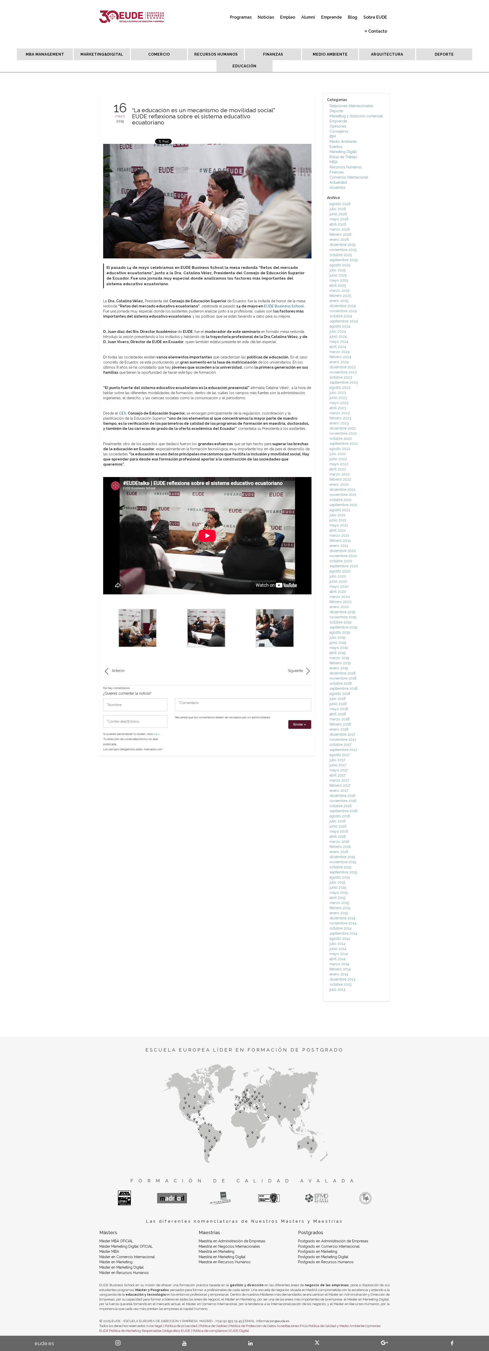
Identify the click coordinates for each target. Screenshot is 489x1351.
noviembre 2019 (343, 617)
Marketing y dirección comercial (356, 116)
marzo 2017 (339, 780)
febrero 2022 (340, 479)
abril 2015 (337, 898)
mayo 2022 (339, 464)
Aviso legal (154, 1326)
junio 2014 (338, 949)
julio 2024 (338, 331)
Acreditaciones (288, 1326)
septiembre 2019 (343, 627)
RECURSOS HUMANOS (216, 54)
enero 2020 (339, 607)
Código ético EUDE (176, 1331)
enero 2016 (339, 852)
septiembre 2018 (344, 688)
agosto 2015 (340, 877)
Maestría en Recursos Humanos (225, 1262)
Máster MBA (109, 1251)
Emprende (331, 17)
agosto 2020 (340, 571)
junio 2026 (338, 214)
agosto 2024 (340, 326)
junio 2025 (338, 275)
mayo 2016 (339, 831)
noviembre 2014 (343, 923)
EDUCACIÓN (244, 66)
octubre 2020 (341, 561)
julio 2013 (337, 989)
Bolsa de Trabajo (343, 157)
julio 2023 (338, 393)
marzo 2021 (339, 535)
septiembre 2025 (344, 260)
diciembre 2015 (342, 857)
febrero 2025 (340, 296)
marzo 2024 (340, 352)
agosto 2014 (340, 938)
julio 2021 (337, 515)
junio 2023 (338, 398)
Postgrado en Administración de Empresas (333, 1241)
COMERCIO (159, 54)
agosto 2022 (340, 449)
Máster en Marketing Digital (121, 1267)
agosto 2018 (340, 694)
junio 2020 (338, 581)
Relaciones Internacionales (351, 106)
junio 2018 (338, 704)
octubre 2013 (340, 984)
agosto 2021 (340, 510)
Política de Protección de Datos (252, 1326)
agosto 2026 (340, 204)
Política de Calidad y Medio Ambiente (336, 1326)
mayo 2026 (339, 219)
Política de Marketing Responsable (135, 1331)
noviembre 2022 (343, 433)
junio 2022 (338, 459)
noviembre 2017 (343, 739)
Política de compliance (210, 1331)
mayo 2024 (339, 342)
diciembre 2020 (343, 551)
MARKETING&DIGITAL (101, 54)
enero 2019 (339, 668)
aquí (156, 734)
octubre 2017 (340, 745)
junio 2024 (338, 336)
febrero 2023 (340, 418)
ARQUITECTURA (387, 54)
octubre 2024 (341, 316)
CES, (123, 413)
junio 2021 (338, 520)
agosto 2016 (340, 816)
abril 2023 (338, 408)
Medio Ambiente (343, 142)
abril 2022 (338, 469)
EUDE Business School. (284, 306)
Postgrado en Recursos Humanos (326, 1262)
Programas (241, 17)
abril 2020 (338, 592)
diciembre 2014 (342, 918)
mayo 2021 (339, 525)
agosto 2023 (340, 387)
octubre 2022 (341, 438)
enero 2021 (339, 546)
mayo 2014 (339, 954)
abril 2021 (338, 530)
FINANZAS (273, 54)
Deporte (336, 111)
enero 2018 (339, 729)
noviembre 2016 (343, 801)
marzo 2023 (340, 413)
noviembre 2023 (343, 372)
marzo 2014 (339, 964)
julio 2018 (338, 699)
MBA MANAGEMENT (45, 54)
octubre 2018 (341, 683)
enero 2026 (339, 239)
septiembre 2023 (344, 382)
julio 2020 (338, 576)
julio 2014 (337, 944)
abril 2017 (337, 775)
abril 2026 (338, 224)
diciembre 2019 (342, 612)
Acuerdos (338, 187)
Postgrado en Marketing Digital (323, 1257)
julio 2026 (338, 209)
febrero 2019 (340, 663)
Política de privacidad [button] (181, 1326)
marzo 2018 (339, 719)
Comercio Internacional (349, 177)
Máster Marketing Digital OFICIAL (126, 1246)
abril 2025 (338, 285)
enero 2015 (339, 913)
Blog (352, 17)
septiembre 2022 (344, 444)
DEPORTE (444, 54)
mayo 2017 (339, 770)
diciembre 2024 (343, 306)
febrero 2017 (340, 785)
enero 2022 (339, 484)
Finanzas (337, 172)
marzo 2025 (339, 291)
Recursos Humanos (346, 167)
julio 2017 (337, 760)
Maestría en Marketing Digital (222, 1257)
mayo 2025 (339, 280)
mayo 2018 (339, 709)
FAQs (304, 1326)
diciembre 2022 (343, 428)
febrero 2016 (340, 847)
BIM (333, 136)
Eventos (336, 147)
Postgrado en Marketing (317, 1251)
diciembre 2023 (343, 367)
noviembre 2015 (343, 862)
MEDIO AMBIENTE (330, 54)
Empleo (287, 17)
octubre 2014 (340, 928)
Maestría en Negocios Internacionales (229, 1246)
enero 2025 (339, 301)
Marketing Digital (343, 152)
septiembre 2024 (344, 321)
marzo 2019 (339, 658)
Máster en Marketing (115, 1262)
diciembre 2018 (343, 673)
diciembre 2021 (342, 489)
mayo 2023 (339, 403)
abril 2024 (338, 347)
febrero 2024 (340, 357)
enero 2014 (339, 974)
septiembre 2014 (343, 933)
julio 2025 (338, 270)
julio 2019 (337, 637)
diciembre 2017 (342, 734)
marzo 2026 (340, 229)
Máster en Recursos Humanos (124, 1273)
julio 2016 (338, 821)
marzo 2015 (339, 903)
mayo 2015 (339, 893)
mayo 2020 (339, 586)
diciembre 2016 (343, 796)
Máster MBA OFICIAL (116, 1241)
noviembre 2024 (343, 311)
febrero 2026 (340, 234)
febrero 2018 (340, 724)
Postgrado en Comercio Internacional (329, 1246)
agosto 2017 (340, 755)
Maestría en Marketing (216, 1251)
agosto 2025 (340, 265)
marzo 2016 (339, 842)
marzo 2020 (340, 597)
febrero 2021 (340, 541)
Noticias (266, 17)
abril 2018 (338, 714)
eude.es (44, 1343)
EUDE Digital (239, 1331)
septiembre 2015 (343, 872)
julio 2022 (338, 454)
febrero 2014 (340, 969)
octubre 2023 (341, 377)
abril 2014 (338, 959)
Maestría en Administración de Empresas (232, 1241)
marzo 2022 (340, 474)
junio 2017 (338, 765)
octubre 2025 (341, 255)
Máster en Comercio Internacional (127, 1257)
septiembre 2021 (343, 505)
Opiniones (338, 126)
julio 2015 (337, 882)
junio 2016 (338, 826)
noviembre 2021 (343, 495)
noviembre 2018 (343, 678)
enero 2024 (339, 362)
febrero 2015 (340, 908)
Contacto (377, 31)
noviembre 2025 (343, 250)
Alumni (308, 17)
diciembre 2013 (342, 979)
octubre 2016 (341, 806)
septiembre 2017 (343, 750)
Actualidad (338, 182)
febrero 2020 (340, 602)
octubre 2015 (340, 867)
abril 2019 (338, 653)
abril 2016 (338, 836)
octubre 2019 (340, 622)
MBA (333, 162)
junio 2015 (338, 887)
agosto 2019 (340, 632)
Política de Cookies (213, 1326)
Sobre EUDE (375, 17)
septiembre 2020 (344, 566)
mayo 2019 (339, 648)
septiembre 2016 (344, 811)
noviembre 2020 (343, 556)
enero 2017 (339, 791)
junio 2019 (338, 643)
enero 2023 (339, 423)
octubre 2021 (340, 500)
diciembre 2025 (343, 245)
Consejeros (339, 131)
